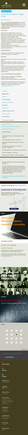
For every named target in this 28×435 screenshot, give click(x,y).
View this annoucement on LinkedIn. (11, 126)
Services (3, 213)
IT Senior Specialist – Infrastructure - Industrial (14, 150)
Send (3, 357)
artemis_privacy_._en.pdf (6, 399)
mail (15, 357)
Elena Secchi (8, 275)
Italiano (7, 387)
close (23, 6)
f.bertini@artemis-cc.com (7, 85)
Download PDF (4, 393)
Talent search (8, 218)
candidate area (24, 349)
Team (2, 268)
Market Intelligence (11, 221)
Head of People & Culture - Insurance (11, 139)
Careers (2, 324)
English (3, 387)
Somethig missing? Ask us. (8, 129)
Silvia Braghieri (10, 272)
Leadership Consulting (13, 224)
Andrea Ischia (9, 278)
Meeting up (3, 296)
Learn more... (14, 208)
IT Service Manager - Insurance (10, 152)
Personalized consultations (7, 241)
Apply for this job (6, 11)
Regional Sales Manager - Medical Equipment (13, 155)
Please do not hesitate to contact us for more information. (13, 177)
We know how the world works (11, 300)
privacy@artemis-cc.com (6, 403)
